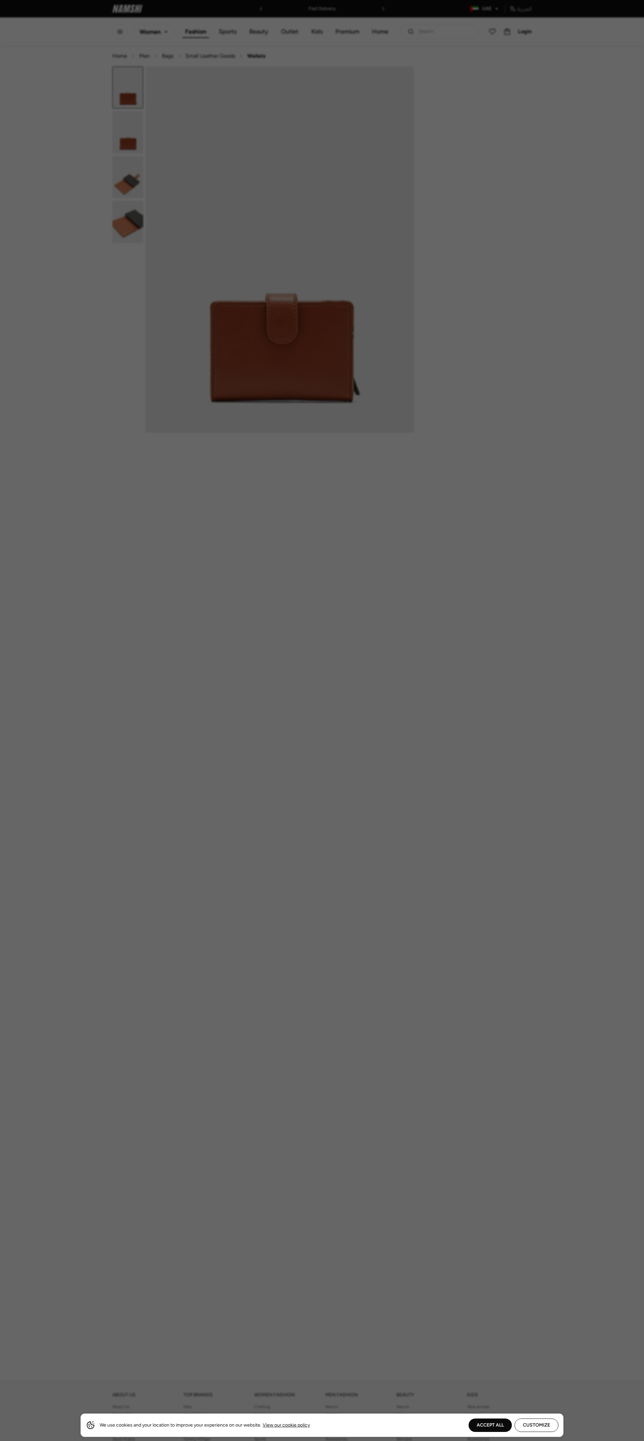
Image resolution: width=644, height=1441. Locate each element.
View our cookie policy (286, 1425)
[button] (322, 720)
